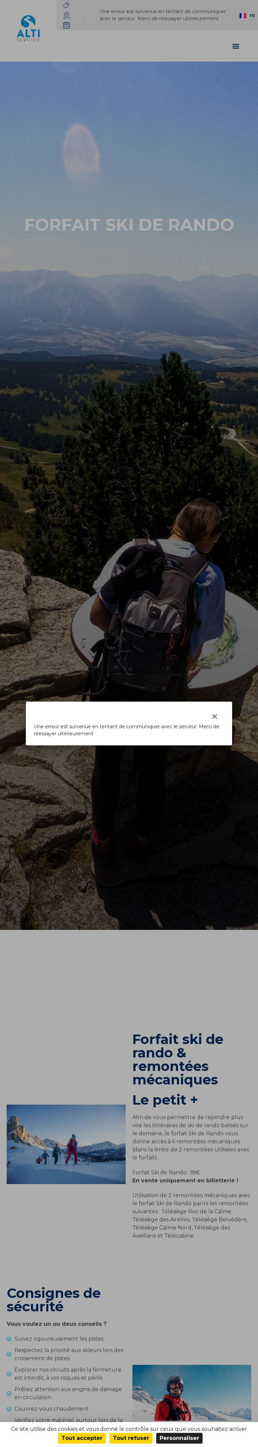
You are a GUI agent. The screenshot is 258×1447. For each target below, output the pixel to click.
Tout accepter (81, 1438)
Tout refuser (131, 1438)
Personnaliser (179, 1438)
